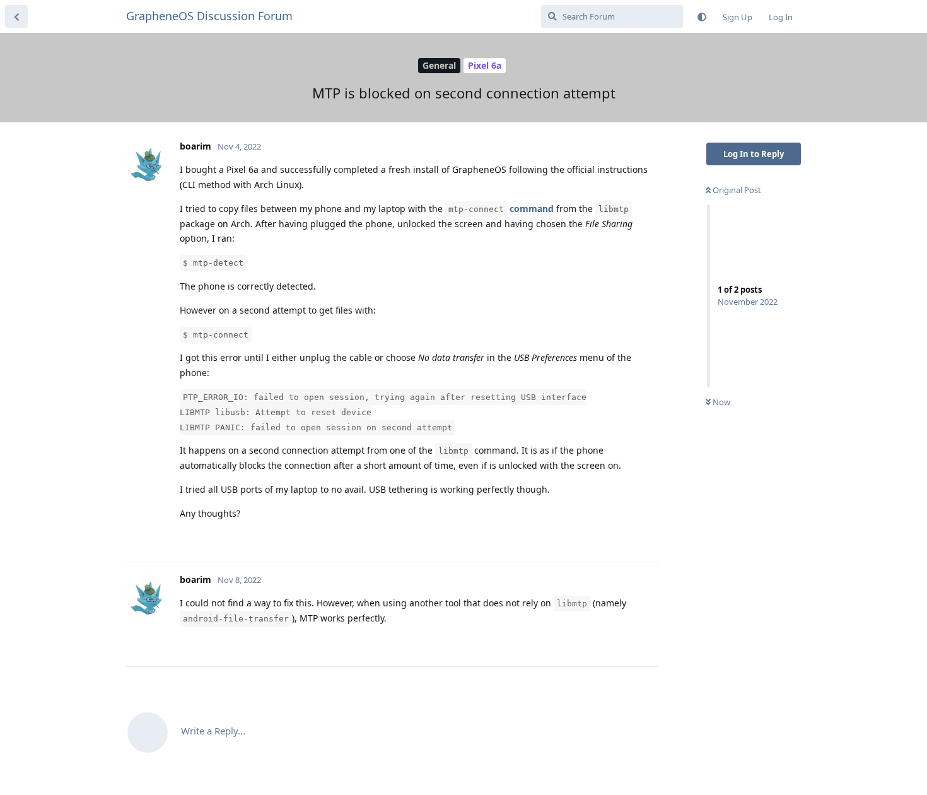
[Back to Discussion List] (16, 16)
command (532, 209)
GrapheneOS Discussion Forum (209, 15)
